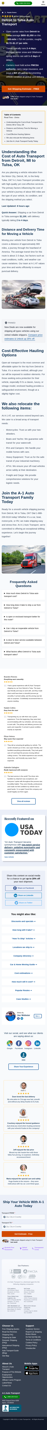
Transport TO (7, 1223)
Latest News (7, 1383)
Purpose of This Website (11, 1372)
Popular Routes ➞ (23, 990)
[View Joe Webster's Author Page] (10, 1016)
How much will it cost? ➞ (23, 982)
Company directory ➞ (23, 956)
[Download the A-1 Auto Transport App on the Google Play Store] (35, 1368)
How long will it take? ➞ (23, 930)
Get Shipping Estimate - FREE (23, 89)
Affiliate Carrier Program (11, 1380)
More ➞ (38, 1016)
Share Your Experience (23, 1067)
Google (10, 1048)
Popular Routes (12, 12)
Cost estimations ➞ (24, 973)
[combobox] (23, 1217)
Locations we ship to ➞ (23, 947)
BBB (23, 1060)
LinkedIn (37, 1048)
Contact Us (6, 1386)
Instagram (28, 1048)
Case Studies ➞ (23, 999)
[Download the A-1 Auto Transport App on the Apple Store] (35, 1373)
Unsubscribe (31, 1348)
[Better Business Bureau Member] (11, 1408)
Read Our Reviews (9, 1332)
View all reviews (23, 801)
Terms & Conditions (33, 1340)
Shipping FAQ (7, 1335)
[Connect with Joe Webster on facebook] (18, 1018)
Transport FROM (8, 1213)
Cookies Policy (31, 1343)
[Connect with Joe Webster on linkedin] (22, 1018)
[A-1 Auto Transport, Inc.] (3, 3)
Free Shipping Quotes (10, 1329)
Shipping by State (9, 1337)
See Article (9, 857)
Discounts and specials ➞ (23, 921)
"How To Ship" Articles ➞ (23, 939)
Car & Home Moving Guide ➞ (23, 964)
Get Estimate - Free (23, 1234)
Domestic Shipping (9, 1340)
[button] (23, 3)
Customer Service (33, 1329)
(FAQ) (4, 1343)
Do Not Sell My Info (33, 1337)
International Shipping (10, 1345)
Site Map (5, 1356)
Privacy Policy (31, 1345)
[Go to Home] (2, 12)
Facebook (19, 1048)
